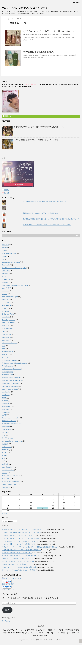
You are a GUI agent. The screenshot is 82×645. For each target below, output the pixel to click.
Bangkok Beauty (7, 351)
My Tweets (6, 621)
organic (4, 294)
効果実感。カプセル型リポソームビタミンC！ (17, 558)
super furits (6, 317)
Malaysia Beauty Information (11, 377)
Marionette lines (7, 374)
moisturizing (6, 395)
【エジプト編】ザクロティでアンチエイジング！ (18, 535)
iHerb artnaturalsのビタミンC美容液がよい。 (17, 564)
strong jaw (5, 291)
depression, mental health (11, 262)
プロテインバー (66, 37)
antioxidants (6, 409)
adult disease (6, 429)
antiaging (45, 34)
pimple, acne (6, 337)
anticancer (5, 403)
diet (61, 34)
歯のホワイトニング (9, 421)
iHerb (4, 250)
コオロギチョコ (48, 37)
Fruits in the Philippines (10, 360)
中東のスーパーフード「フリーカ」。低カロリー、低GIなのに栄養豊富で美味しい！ (30, 547)
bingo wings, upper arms (10, 386)
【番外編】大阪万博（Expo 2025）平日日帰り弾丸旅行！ (21, 550)
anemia (4, 473)
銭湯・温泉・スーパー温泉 (11, 476)
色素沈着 (5, 464)
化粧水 (33, 57)
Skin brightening (54, 55)
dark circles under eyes (10, 297)
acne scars (6, 340)
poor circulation (7, 467)
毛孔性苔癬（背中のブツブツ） (12, 424)
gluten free (5, 299)
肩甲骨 (4, 455)
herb (3, 348)
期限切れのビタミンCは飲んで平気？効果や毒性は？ (40, 213)
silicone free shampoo (9, 343)
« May (4, 513)
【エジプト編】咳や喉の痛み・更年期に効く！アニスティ (36, 140)
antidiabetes (6, 406)
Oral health (6, 265)
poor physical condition (10, 389)
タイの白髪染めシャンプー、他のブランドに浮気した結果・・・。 (39, 127)
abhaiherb (5, 245)
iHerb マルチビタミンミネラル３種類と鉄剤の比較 (19, 567)
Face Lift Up (37, 34)
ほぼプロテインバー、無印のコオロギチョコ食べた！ (49, 31)
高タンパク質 (29, 40)
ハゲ (3, 346)
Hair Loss (5, 412)
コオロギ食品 (57, 37)
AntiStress (5, 308)
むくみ (4, 276)
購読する (7, 116)
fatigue (4, 432)
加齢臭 (4, 398)
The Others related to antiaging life (14, 268)
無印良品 (37, 57)
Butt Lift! (5, 400)
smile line (5, 273)
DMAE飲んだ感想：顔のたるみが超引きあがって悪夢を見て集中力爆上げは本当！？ (51, 219)
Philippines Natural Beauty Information (15, 363)
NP (3, 259)
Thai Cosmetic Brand (9, 323)
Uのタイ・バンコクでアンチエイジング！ (25, 7)
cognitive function (8, 470)
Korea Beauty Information (10, 481)
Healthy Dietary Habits (37, 37)
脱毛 (3, 461)
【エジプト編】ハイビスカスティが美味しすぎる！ (19, 544)
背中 (3, 458)
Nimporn (5, 256)
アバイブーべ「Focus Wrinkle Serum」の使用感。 (19, 570)
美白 (42, 57)
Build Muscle (6, 447)
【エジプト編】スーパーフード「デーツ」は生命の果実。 (21, 538)
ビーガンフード (7, 357)
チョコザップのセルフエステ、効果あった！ (17, 553)
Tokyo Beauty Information (67, 55)
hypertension (6, 487)
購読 (7, 610)
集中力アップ (6, 478)
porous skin (6, 426)
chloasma (5, 450)
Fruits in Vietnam (8, 366)
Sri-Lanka (5, 311)
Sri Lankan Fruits (8, 314)
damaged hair (7, 334)
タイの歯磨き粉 (7, 328)
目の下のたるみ (7, 438)
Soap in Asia (6, 279)
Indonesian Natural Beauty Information (15, 285)
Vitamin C (5, 354)
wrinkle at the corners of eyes (12, 441)
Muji (29, 57)
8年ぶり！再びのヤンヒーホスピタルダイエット (18, 561)
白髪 (3, 435)
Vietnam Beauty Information (11, 369)
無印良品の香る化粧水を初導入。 (39, 52)
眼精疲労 (5, 444)
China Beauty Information (10, 383)
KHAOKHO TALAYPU (9, 253)
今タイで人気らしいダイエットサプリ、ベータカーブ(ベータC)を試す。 (47, 225)
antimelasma (45, 55)
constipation (6, 392)
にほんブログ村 (8, 584)
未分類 (4, 415)
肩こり (4, 452)
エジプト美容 (6, 288)
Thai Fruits (5, 325)
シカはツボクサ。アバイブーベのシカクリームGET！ (20, 541)
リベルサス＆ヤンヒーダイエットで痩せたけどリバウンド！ (22, 555)
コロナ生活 (37, 55)
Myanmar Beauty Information (12, 380)
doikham (5, 247)
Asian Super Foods (53, 34)
